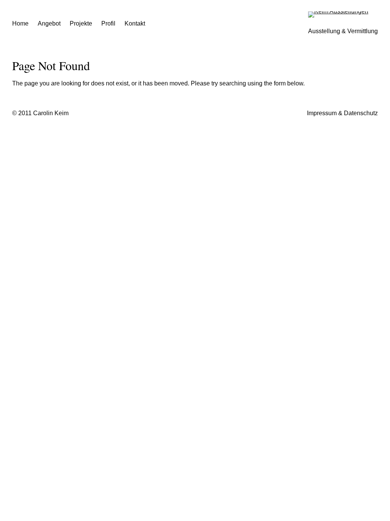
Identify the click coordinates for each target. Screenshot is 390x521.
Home (20, 23)
